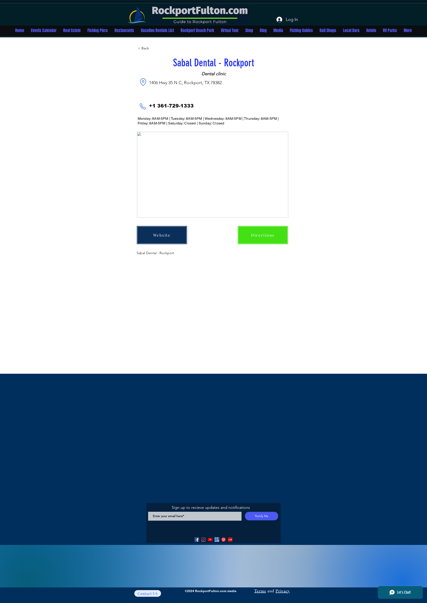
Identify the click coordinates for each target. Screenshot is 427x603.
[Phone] (142, 106)
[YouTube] (210, 539)
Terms (260, 591)
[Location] (143, 81)
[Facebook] (197, 539)
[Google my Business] (217, 539)
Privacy (283, 591)
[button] (152, 48)
